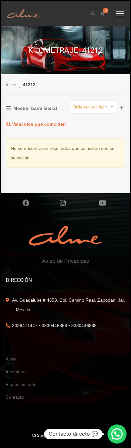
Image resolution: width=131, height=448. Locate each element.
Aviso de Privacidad (65, 261)
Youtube (102, 203)
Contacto (15, 397)
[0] (102, 13)
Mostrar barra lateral (35, 108)
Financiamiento (21, 384)
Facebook (25, 203)
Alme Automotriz (83, 435)
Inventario (16, 371)
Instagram (62, 203)
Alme (11, 358)
